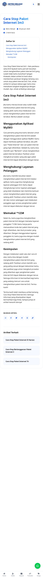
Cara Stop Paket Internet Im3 (16, 45)
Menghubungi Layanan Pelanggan (18, 51)
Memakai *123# (11, 54)
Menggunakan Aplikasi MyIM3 (16, 48)
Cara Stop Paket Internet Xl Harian (20, 340)
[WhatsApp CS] (37, 566)
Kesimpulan (12, 57)
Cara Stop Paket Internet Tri (17, 361)
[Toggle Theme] (33, 4)
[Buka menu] (38, 4)
